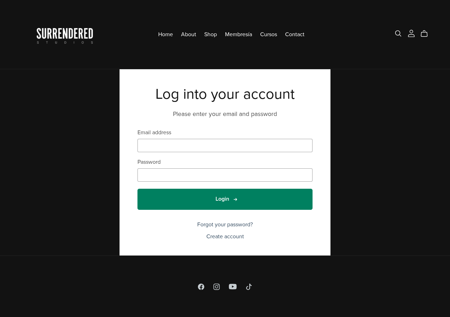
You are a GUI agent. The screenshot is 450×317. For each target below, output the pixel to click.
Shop (210, 34)
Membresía (238, 34)
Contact (294, 34)
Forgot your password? (225, 224)
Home (165, 34)
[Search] (398, 33)
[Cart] (427, 33)
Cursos (268, 34)
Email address (154, 132)
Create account (225, 236)
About (188, 34)
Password (149, 162)
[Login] (411, 32)
